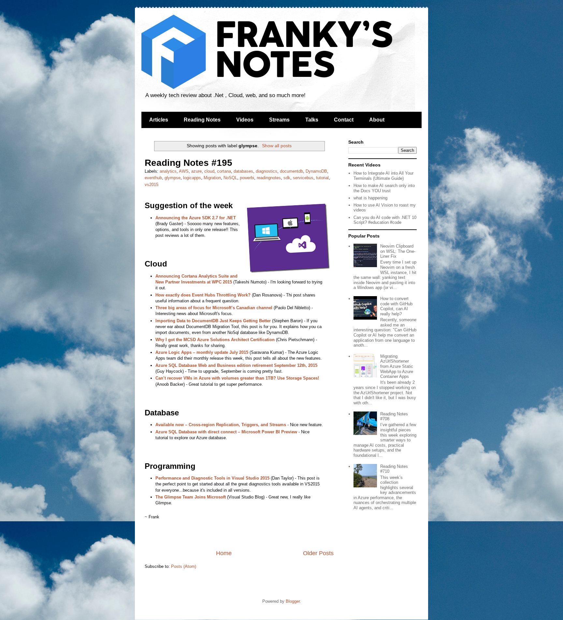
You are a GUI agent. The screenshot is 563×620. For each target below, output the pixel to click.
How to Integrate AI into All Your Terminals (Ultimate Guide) (383, 176)
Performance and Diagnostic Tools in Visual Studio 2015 (212, 478)
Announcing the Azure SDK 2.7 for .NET (195, 217)
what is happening (370, 197)
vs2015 (151, 184)
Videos (244, 120)
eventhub (153, 177)
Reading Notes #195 (188, 163)
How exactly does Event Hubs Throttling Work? (203, 295)
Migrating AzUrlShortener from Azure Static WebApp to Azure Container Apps (396, 366)
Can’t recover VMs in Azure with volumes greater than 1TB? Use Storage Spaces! (237, 378)
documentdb (291, 171)
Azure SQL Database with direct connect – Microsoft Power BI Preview (226, 431)
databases (243, 171)
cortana (224, 171)
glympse (172, 177)
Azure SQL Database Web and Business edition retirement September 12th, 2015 (236, 365)
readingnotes (269, 177)
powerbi (247, 177)
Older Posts (318, 553)
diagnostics (266, 171)
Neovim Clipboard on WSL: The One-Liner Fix (397, 251)
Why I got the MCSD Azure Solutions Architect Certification (215, 339)
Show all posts (277, 145)
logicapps (192, 177)
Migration (212, 177)
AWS (184, 171)
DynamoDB (316, 171)
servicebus (303, 177)
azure (196, 171)
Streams (279, 120)
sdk (286, 177)
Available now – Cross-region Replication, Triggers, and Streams (220, 424)
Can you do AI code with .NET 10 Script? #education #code (385, 220)
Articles (158, 120)
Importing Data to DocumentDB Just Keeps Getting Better (213, 320)
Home (224, 553)
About (376, 120)
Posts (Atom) (183, 566)
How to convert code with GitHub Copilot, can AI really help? (396, 306)
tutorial (322, 177)
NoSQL (230, 177)
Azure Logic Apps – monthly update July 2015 (201, 352)
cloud (209, 171)
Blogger (293, 601)
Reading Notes (202, 120)
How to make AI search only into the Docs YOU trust (384, 188)
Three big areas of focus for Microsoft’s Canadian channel (213, 307)
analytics (168, 171)
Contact (344, 120)
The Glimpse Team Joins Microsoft (190, 497)
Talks (311, 120)
